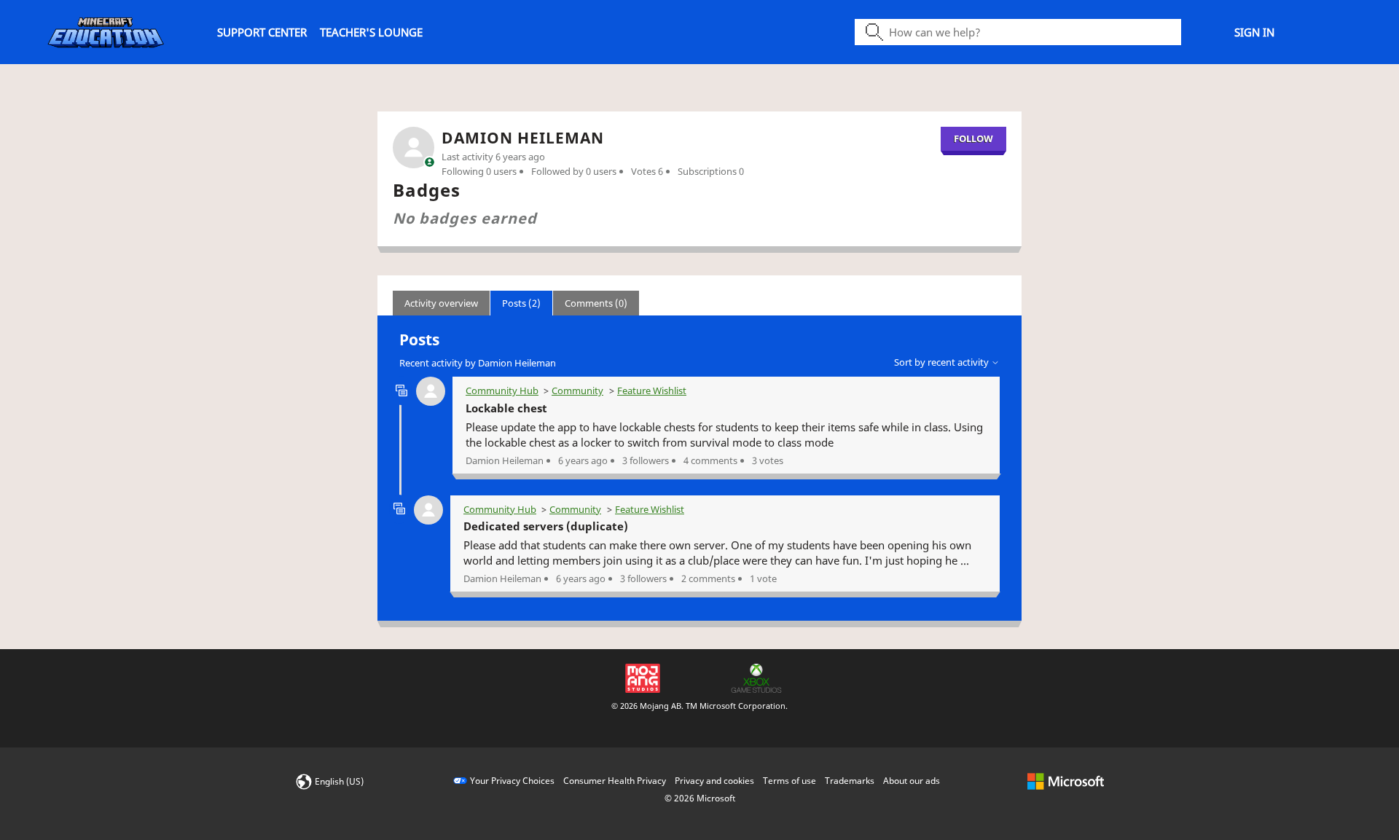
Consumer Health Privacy (614, 780)
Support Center (262, 32)
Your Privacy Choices (512, 780)
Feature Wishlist (651, 390)
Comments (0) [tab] (596, 303)
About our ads (911, 780)
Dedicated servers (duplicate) (545, 526)
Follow (973, 138)
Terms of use (789, 780)
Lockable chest (506, 408)
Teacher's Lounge (371, 32)
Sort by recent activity (942, 362)
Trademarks (849, 780)
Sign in (1254, 32)
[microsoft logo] (1065, 780)
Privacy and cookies (714, 780)
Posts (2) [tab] (521, 303)
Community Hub (502, 390)
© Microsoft (700, 798)
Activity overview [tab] (441, 303)
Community (577, 390)
